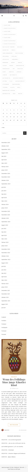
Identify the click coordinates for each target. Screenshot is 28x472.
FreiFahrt (3, 320)
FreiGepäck (4, 327)
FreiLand (3, 334)
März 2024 (4, 201)
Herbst (13, 62)
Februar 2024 (5, 204)
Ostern (5, 81)
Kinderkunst (6, 68)
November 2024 (5, 177)
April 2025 (4, 159)
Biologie (19, 46)
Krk (14, 68)
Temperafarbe (16, 84)
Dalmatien (6, 50)
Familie (13, 50)
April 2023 (4, 235)
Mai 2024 (3, 194)
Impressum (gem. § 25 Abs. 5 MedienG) (10, 467)
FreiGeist (3, 324)
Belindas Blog (14, 5)
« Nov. (3, 127)
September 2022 (5, 259)
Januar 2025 (4, 170)
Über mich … (22, 467)
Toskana (5, 87)
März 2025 (4, 163)
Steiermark (6, 84)
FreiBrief (3, 317)
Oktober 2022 (5, 256)
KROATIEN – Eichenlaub (7, 450)
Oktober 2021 (5, 297)
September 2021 (5, 300)
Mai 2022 (3, 273)
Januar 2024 (4, 208)
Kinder (11, 65)
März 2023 (4, 239)
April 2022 (4, 276)
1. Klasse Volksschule (9, 28)
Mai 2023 (3, 232)
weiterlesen (14, 424)
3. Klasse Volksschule (9, 40)
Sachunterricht (20, 81)
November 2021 (5, 294)
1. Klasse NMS (6, 25)
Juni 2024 (3, 190)
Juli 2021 (3, 307)
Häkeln (20, 62)
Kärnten (11, 71)
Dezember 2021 (5, 290)
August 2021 (4, 304)
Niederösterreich (18, 78)
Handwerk (5, 62)
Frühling (14, 56)
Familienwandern (7, 53)
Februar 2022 (5, 283)
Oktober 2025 (5, 146)
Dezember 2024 (5, 173)
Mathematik (13, 74)
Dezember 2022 (5, 249)
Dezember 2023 (5, 211)
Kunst (4, 71)
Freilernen (6, 56)
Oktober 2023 (5, 218)
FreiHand (3, 331)
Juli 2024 (3, 187)
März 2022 (4, 280)
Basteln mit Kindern (9, 46)
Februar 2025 (5, 166)
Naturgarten (6, 78)
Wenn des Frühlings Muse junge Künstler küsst (14, 382)
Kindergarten (20, 65)
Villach (12, 87)
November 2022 (5, 252)
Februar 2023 (5, 242)
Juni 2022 (3, 270)
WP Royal (18, 469)
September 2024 (5, 184)
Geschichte (6, 59)
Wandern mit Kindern (9, 90)
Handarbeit (15, 59)
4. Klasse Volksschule (9, 43)
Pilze (11, 81)
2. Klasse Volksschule (9, 34)
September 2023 (5, 221)
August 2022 (4, 263)
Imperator (6, 430)
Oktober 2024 (5, 180)
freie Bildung (19, 53)
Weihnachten (6, 93)
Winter (20, 93)
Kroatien (20, 68)
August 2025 (4, 153)
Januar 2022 (4, 287)
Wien (14, 93)
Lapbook (19, 71)
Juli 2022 (3, 266)
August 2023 (4, 225)
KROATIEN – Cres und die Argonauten (11, 439)
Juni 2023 (3, 228)
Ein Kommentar (23, 430)
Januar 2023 (4, 245)
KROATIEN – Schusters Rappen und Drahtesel (13, 453)
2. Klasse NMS (6, 31)
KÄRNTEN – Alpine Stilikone (8, 457)
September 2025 (5, 149)
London (5, 74)
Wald (18, 87)
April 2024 (4, 197)
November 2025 (5, 142)
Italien (5, 65)
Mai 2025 (3, 156)
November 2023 (5, 214)
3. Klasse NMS (6, 37)
